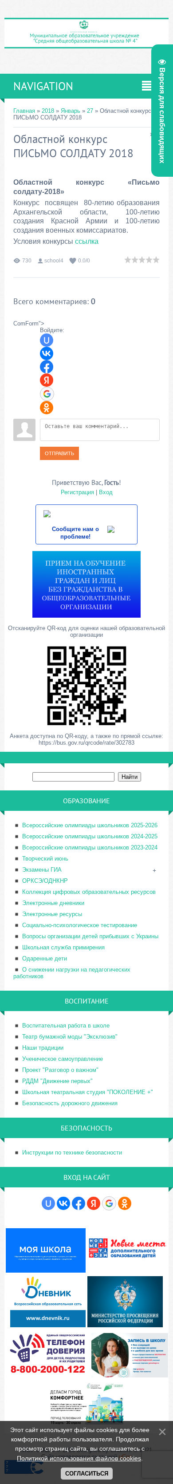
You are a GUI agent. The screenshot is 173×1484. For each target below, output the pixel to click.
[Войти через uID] (46, 340)
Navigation (43, 86)
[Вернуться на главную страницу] (86, 45)
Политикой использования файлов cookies (79, 1458)
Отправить (59, 453)
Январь (70, 110)
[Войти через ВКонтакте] (46, 353)
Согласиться (86, 1473)
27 (90, 110)
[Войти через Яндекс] (46, 380)
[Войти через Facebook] (46, 366)
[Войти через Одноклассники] (46, 407)
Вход (106, 492)
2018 (48, 110)
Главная (24, 110)
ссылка (86, 241)
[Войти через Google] (47, 394)
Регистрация (77, 492)
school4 (53, 261)
